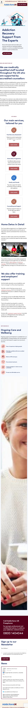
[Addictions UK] (10, 4)
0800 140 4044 (22, 1)
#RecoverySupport (7, 694)
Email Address (4, 648)
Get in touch (22, 4)
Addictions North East (12, 668)
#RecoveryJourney (7, 695)
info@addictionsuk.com (11, 1)
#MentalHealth (14, 695)
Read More (15, 169)
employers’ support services (14, 313)
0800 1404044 (12, 262)
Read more (15, 145)
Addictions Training (6, 290)
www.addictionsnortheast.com (11, 691)
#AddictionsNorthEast (7, 697)
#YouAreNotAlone (15, 694)
